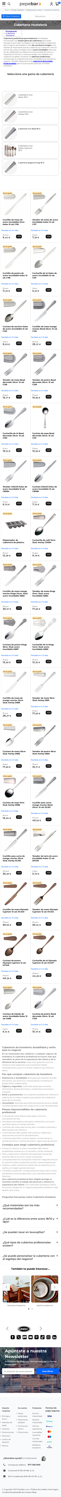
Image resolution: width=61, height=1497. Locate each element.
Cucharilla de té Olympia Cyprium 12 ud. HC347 (44, 961)
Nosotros (6, 1436)
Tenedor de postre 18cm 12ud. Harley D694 (44, 752)
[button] (28, 1308)
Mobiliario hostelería (36, 1446)
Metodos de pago (7, 1423)
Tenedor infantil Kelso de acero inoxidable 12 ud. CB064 (15, 489)
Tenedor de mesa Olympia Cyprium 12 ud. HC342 (45, 910)
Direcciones (23, 1432)
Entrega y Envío (6, 1417)
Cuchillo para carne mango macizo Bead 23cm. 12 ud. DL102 (42, 804)
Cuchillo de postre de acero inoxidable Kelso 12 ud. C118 (15, 275)
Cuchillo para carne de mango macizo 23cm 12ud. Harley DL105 (14, 858)
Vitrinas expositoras (37, 1427)
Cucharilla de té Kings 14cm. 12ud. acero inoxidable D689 (43, 646)
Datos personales (22, 1414)
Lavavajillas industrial (37, 1433)
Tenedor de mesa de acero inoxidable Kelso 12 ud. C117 (45, 222)
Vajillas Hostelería (44, 1305)
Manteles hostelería (16, 1305)
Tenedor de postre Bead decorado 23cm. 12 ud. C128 (44, 382)
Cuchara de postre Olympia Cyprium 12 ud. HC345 (14, 962)
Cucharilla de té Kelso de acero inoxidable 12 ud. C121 (44, 275)
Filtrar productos (12, 16)
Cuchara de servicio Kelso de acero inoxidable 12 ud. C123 (15, 328)
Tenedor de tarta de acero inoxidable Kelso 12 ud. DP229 (45, 858)
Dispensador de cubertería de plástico (13, 541)
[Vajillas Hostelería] (44, 1289)
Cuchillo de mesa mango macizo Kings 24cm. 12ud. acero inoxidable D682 (15, 593)
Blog (34, 1492)
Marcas (5, 1446)
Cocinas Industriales (37, 1439)
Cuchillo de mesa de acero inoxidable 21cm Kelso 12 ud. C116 (14, 222)
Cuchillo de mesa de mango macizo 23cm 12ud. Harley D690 (13, 700)
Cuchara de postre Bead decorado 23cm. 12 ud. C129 (44, 1016)
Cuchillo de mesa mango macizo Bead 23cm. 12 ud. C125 (44, 328)
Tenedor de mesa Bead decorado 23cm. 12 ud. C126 (14, 382)
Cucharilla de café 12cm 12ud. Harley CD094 (43, 541)
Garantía (5, 1429)
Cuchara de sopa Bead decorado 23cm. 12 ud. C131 (43, 435)
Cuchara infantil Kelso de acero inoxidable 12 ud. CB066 (44, 489)
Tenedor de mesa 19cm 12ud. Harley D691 (43, 699)
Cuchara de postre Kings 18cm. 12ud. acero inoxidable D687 (15, 646)
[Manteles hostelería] (16, 1289)
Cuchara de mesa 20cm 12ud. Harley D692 (14, 752)
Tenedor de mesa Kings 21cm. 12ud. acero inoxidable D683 (43, 593)
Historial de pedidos (23, 1421)
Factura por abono (23, 1427)
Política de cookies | (39, 1489)
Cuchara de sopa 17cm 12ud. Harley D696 (13, 803)
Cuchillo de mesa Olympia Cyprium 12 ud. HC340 (15, 910)
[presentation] (6, 1287)
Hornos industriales (37, 1414)
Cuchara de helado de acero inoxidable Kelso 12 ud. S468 (15, 1016)
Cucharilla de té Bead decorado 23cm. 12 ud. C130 (13, 435)
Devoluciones (8, 1432)
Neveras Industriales (37, 1421)
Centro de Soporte (6, 1440)
